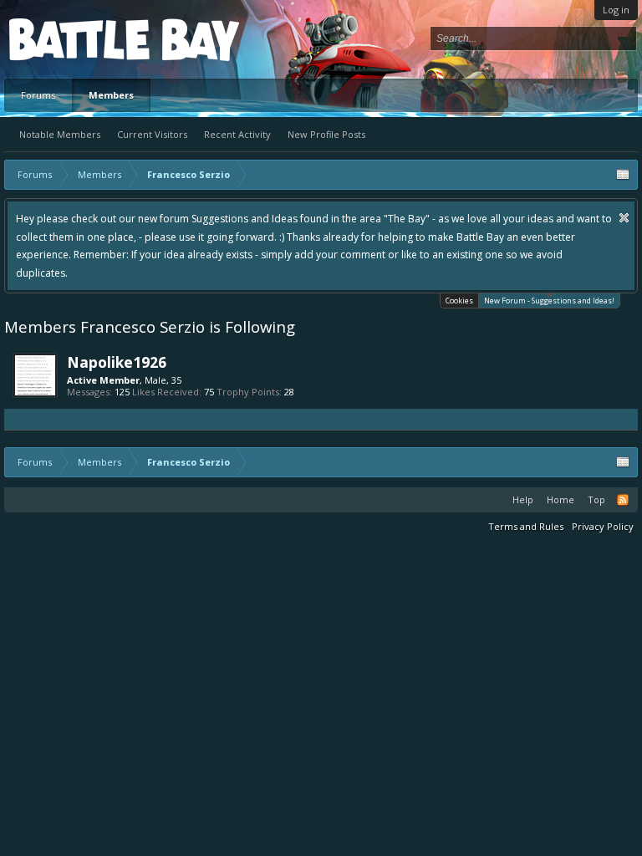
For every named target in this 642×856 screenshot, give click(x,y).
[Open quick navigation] (622, 174)
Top (596, 499)
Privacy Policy (603, 526)
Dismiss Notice (624, 217)
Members (111, 95)
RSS (622, 500)
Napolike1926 (116, 362)
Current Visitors (152, 134)
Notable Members (59, 134)
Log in (616, 9)
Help (522, 499)
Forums (38, 95)
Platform (70, 39)
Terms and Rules (525, 526)
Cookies (459, 300)
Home (560, 499)
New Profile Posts (326, 134)
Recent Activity (237, 134)
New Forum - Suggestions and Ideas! (549, 300)
